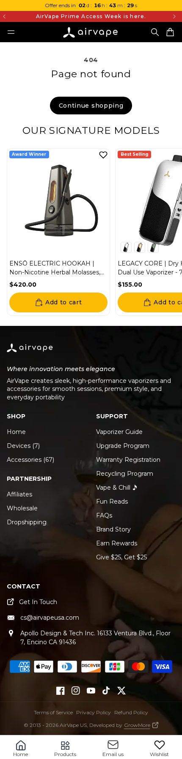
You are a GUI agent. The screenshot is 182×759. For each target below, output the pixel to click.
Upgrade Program (122, 446)
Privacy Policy (93, 712)
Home (16, 432)
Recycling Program (124, 473)
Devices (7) (23, 446)
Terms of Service (53, 712)
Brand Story (113, 529)
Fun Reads (112, 501)
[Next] (174, 16)
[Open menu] (11, 32)
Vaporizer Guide (119, 432)
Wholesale (22, 508)
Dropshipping (27, 522)
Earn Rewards (116, 543)
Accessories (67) (30, 460)
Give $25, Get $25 (121, 557)
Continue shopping (91, 105)
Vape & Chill (113, 487)
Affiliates (19, 494)
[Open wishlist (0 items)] (159, 745)
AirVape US (73, 725)
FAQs (104, 515)
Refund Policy (131, 712)
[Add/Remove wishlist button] (103, 155)
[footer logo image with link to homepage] (30, 352)
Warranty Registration (128, 460)
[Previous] (15, 16)
